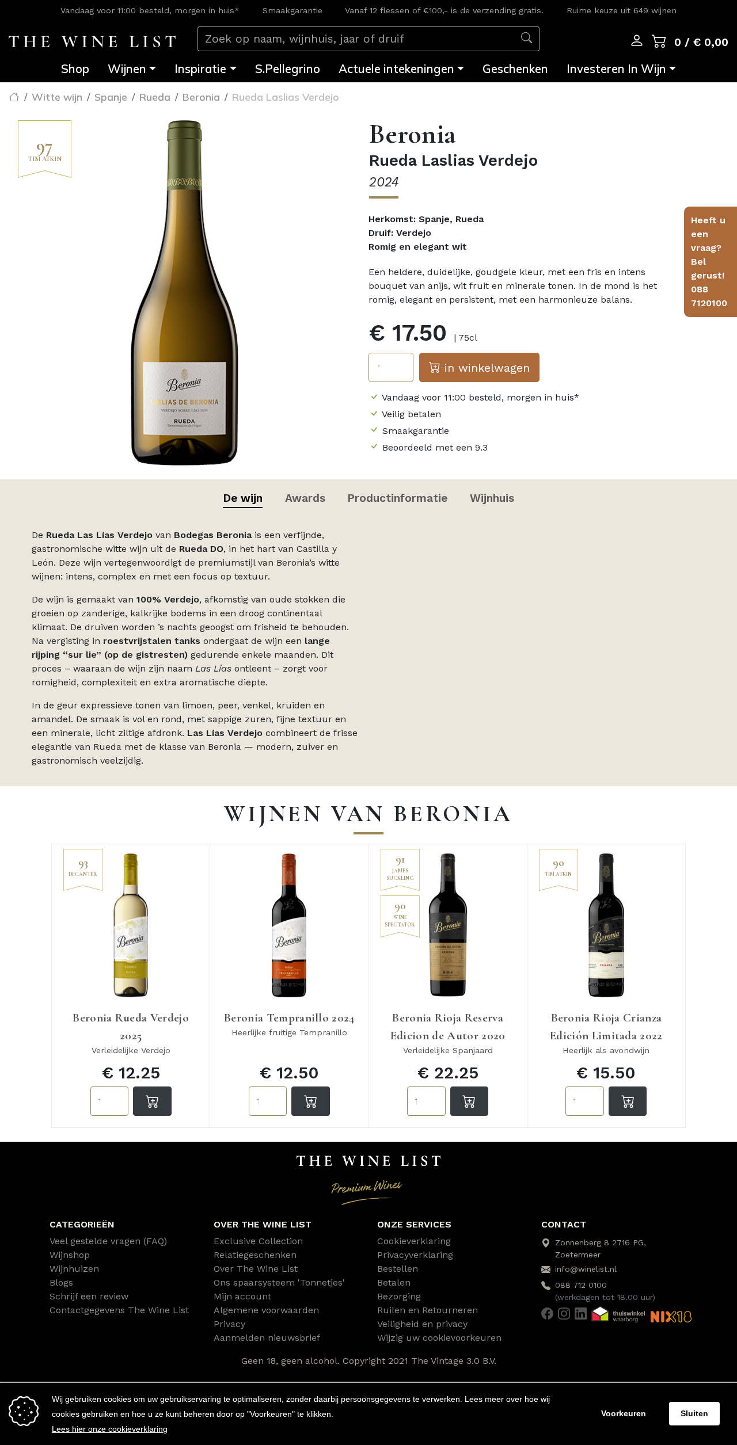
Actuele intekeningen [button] (396, 68)
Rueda (154, 96)
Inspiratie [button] (200, 68)
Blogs (61, 1282)
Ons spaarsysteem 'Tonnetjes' (279, 1282)
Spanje (110, 96)
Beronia (201, 96)
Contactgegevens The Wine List (119, 1310)
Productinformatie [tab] (397, 498)
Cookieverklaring (414, 1241)
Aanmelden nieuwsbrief (267, 1337)
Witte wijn (57, 96)
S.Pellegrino (287, 68)
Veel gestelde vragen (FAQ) (108, 1241)
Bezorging (399, 1296)
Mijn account (242, 1296)
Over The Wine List (256, 1268)
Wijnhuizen (74, 1268)
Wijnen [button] (127, 68)
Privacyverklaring (415, 1254)
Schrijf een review (89, 1296)
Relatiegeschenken (255, 1254)
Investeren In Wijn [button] (616, 68)
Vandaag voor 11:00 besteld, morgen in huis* (150, 10)
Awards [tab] (305, 498)
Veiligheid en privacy (422, 1323)
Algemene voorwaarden (266, 1310)
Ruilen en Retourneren (427, 1310)
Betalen (394, 1282)
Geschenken (515, 68)
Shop (75, 68)
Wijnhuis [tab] (492, 498)
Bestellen (397, 1268)
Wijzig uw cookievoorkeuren (439, 1337)
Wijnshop (70, 1254)
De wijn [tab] (243, 498)
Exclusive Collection (258, 1241)
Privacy (229, 1323)
